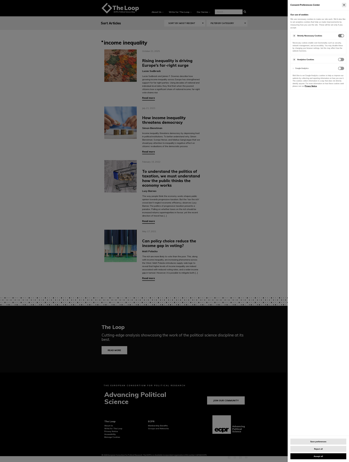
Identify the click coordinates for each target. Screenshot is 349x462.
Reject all (318, 449)
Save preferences (318, 441)
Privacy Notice (311, 86)
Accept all (318, 456)
